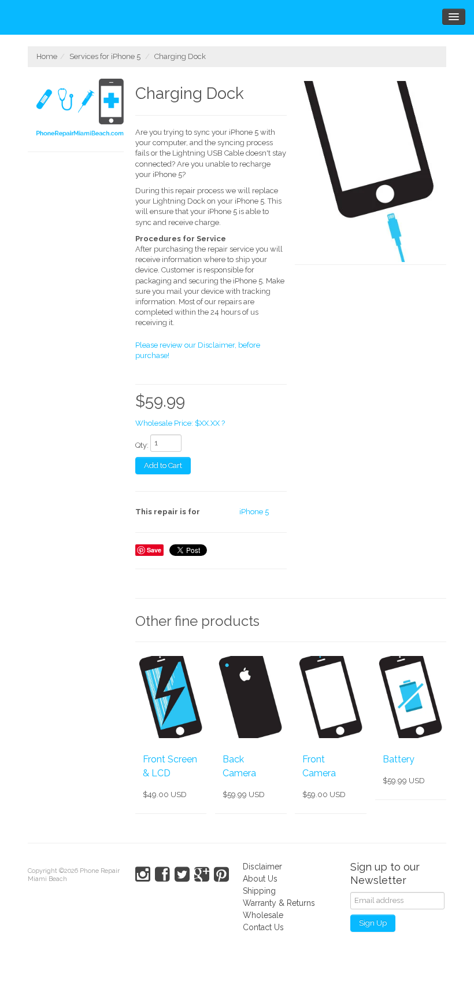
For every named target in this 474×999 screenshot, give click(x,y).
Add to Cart (163, 465)
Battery (398, 759)
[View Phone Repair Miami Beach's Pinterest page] (221, 874)
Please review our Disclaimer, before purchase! (197, 350)
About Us (260, 878)
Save (154, 549)
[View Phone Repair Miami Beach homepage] (80, 109)
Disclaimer (262, 866)
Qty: (142, 445)
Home (46, 56)
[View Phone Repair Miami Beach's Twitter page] (182, 874)
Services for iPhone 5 (104, 56)
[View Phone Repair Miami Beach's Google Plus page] (201, 874)
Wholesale (263, 915)
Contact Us (263, 927)
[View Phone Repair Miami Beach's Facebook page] (162, 874)
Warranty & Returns (279, 903)
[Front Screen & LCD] (171, 697)
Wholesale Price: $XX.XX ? (180, 423)
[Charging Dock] (370, 172)
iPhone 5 (254, 511)
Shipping (259, 890)
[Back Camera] (250, 697)
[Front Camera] (330, 697)
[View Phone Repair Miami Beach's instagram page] (142, 874)
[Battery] (410, 697)
